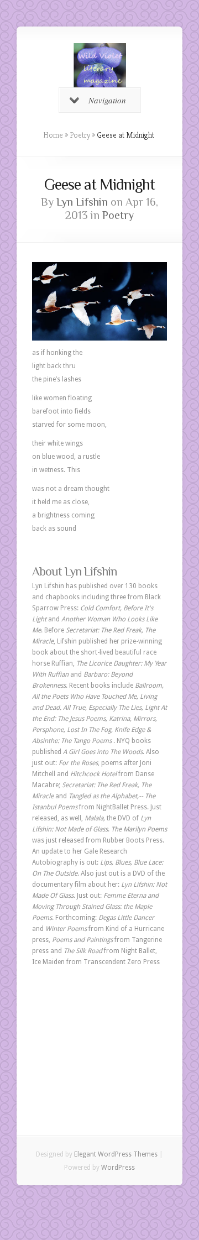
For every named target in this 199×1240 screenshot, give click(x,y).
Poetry (80, 135)
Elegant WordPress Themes (116, 1154)
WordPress (118, 1167)
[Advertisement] (99, 1034)
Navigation (107, 100)
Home (53, 135)
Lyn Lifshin (82, 202)
